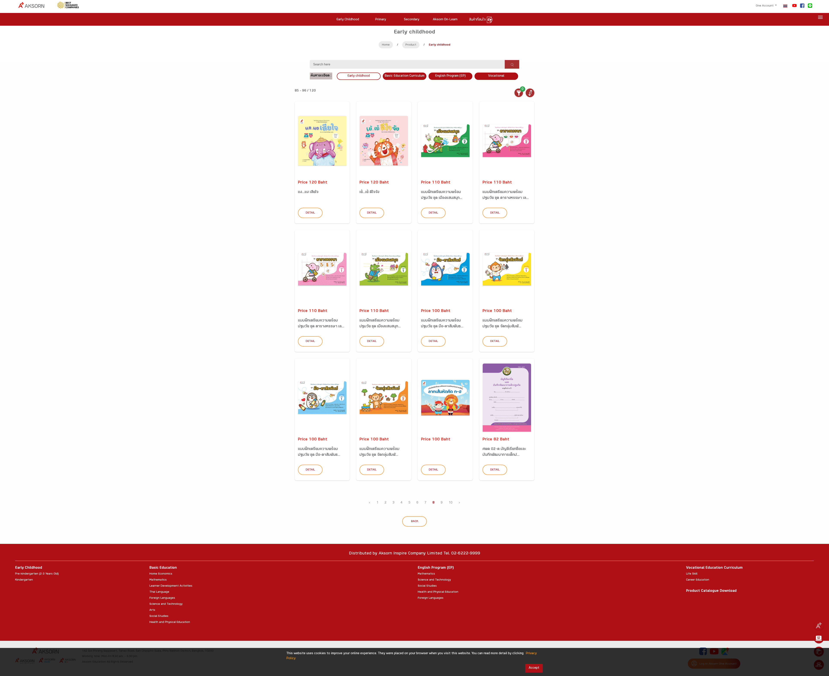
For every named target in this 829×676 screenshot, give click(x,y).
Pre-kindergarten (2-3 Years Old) (37, 574)
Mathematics (158, 580)
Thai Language (159, 592)
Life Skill (691, 574)
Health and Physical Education (169, 622)
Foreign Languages (162, 598)
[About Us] (819, 625)
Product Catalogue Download (711, 591)
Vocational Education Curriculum (714, 568)
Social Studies (158, 616)
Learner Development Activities (170, 586)
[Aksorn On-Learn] (819, 638)
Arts (152, 610)
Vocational (496, 76)
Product (410, 45)
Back (414, 521)
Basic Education (163, 568)
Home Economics (160, 574)
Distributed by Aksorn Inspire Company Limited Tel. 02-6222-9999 (414, 554)
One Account (765, 6)
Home (386, 45)
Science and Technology (165, 604)
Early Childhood (28, 568)
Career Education (697, 580)
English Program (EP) (450, 76)
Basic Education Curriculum (404, 76)
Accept (534, 668)
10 (450, 503)
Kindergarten (24, 580)
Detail (310, 213)
